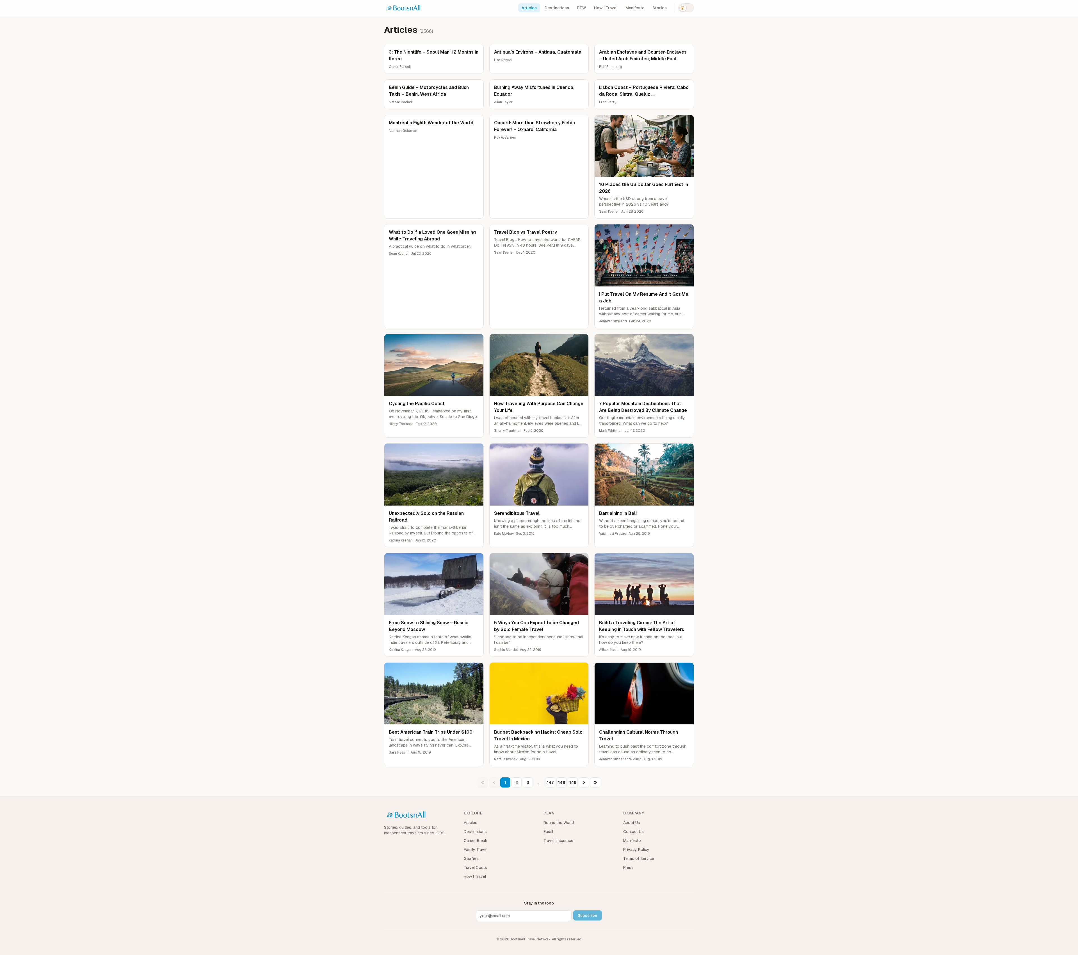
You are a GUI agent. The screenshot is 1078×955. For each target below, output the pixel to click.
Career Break (475, 840)
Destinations (557, 7)
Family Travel (475, 849)
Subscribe (587, 915)
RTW (581, 7)
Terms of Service (638, 858)
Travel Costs (475, 867)
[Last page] (595, 782)
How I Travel (606, 7)
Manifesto (635, 7)
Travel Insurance (558, 840)
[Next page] (584, 782)
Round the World (558, 822)
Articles (529, 7)
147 (550, 782)
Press (628, 867)
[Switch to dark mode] (686, 7)
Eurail (548, 831)
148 (561, 782)
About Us (631, 822)
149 (572, 782)
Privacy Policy (636, 849)
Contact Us (633, 831)
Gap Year (472, 858)
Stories (659, 7)
